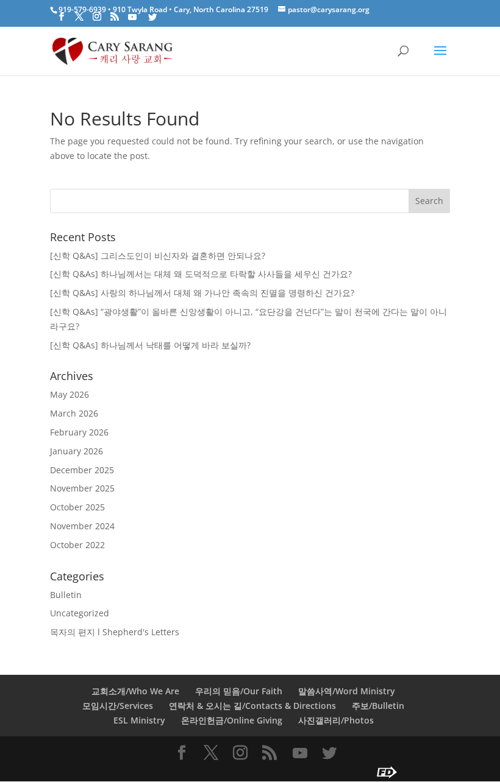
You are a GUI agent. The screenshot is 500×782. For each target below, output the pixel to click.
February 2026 (79, 432)
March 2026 (74, 413)
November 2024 (82, 526)
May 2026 (69, 394)
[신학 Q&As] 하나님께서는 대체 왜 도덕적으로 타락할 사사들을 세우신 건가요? (201, 274)
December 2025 (82, 470)
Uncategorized (79, 613)
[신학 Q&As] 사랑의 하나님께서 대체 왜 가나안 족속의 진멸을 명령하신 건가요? (202, 292)
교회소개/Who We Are (135, 691)
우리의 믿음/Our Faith (238, 691)
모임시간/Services (117, 705)
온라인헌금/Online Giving (231, 720)
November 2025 (82, 488)
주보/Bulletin (378, 705)
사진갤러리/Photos (336, 720)
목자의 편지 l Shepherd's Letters (114, 632)
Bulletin (66, 595)
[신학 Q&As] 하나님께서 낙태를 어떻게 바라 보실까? (150, 345)
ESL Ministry (139, 720)
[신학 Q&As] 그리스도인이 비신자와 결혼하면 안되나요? (157, 255)
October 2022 (77, 545)
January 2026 (76, 451)
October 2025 (77, 507)
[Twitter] (152, 17)
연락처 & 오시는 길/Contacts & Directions (252, 705)
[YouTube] (132, 17)
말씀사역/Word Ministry (346, 691)
